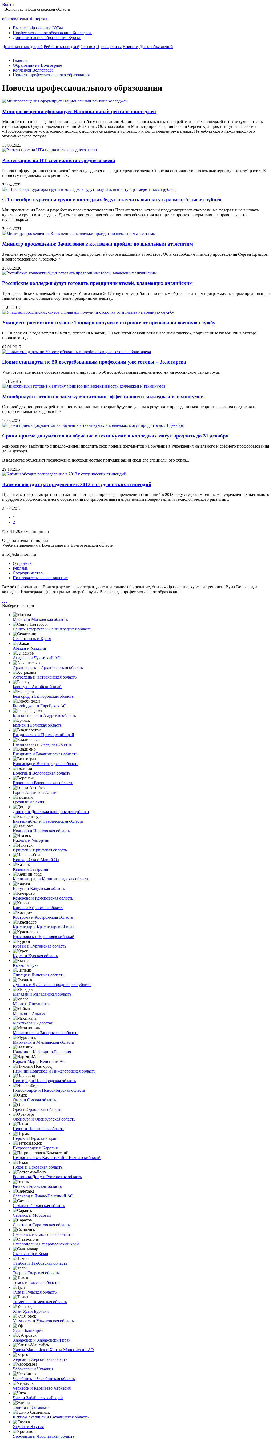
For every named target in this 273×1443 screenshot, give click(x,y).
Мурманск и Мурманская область (43, 1042)
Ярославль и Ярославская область (43, 1436)
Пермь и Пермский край (35, 1138)
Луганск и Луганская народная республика (52, 984)
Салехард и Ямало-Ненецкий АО (43, 1196)
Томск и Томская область (35, 1282)
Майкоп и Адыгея (29, 1013)
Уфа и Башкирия (28, 1330)
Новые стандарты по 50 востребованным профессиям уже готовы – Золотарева (94, 362)
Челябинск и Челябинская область (44, 1378)
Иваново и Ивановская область (41, 831)
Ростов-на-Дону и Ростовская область (47, 1176)
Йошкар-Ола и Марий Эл (36, 859)
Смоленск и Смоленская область (42, 1234)
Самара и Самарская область (39, 1205)
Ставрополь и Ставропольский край (46, 1244)
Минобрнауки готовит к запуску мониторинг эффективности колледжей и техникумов (102, 396)
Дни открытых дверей (22, 46)
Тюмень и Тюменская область (40, 1301)
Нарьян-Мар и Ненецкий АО (39, 1061)
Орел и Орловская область (37, 1109)
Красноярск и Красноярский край (43, 936)
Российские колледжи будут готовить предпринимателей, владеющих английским (97, 283)
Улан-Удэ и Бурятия (31, 1311)
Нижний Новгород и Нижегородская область (54, 1071)
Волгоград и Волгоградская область (45, 763)
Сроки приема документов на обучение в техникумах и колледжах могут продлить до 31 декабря (115, 436)
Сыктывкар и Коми (30, 1253)
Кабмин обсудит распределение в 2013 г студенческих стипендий (76, 484)
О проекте (22, 563)
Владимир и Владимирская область (45, 754)
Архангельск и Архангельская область (48, 667)
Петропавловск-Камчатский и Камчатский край (57, 1157)
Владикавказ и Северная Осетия (42, 744)
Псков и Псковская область (37, 1167)
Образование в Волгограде (37, 65)
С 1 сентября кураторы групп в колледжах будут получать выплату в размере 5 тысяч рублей (112, 199)
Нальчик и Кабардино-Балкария (42, 1052)
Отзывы (88, 46)
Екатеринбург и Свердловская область (48, 821)
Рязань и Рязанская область (37, 1186)
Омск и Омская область (34, 1100)
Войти (8, 4)
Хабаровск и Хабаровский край (42, 1340)
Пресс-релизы (109, 46)
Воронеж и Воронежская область (43, 782)
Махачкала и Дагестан (33, 1023)
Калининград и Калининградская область (51, 879)
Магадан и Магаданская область (42, 994)
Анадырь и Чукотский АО (37, 658)
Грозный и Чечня (28, 802)
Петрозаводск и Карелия (35, 1148)
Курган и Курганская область (39, 946)
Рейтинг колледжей (61, 46)
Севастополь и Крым (32, 638)
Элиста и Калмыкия (31, 1407)
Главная (20, 60)
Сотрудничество (28, 573)
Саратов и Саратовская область (41, 1225)
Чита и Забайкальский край (38, 1397)
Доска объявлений (156, 46)
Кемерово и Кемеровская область (43, 898)
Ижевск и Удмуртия (31, 840)
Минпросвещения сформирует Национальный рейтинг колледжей (79, 111)
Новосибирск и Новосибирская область (49, 1090)
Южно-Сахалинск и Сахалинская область (51, 1417)
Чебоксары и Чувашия (33, 1369)
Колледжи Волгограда (33, 70)
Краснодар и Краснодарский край (44, 927)
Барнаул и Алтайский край (37, 686)
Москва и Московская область (40, 619)
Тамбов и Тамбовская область (40, 1263)
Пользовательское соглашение (40, 577)
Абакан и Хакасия (29, 648)
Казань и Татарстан (30, 869)
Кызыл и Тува (25, 965)
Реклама (20, 568)
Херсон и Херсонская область (40, 1359)
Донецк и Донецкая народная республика (51, 811)
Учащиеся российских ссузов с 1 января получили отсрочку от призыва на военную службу (108, 322)
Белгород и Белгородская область (43, 696)
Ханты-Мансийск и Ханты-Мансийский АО (53, 1349)
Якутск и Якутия (28, 1426)
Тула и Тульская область (35, 1292)
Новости (130, 46)
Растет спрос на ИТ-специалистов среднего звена (58, 160)
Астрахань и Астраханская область (45, 677)
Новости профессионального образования (51, 75)
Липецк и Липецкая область (38, 975)
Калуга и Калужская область (39, 888)
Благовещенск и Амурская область (44, 715)
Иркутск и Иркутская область (40, 850)
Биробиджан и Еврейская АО (39, 706)
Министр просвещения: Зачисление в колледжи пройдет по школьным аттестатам (97, 244)
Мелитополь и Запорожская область (45, 1032)
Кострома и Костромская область (43, 917)
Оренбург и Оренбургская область (44, 1119)
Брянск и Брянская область (37, 725)
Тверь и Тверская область (36, 1273)
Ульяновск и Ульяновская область (43, 1321)
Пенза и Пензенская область (38, 1128)
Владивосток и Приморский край (43, 734)
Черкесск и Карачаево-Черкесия (42, 1388)
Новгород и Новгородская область (44, 1080)
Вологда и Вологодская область (41, 773)
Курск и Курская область (35, 955)
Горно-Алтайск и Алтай (35, 792)
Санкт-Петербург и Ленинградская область (52, 629)
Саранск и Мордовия (32, 1215)
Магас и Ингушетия (31, 1004)
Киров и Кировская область (38, 907)
